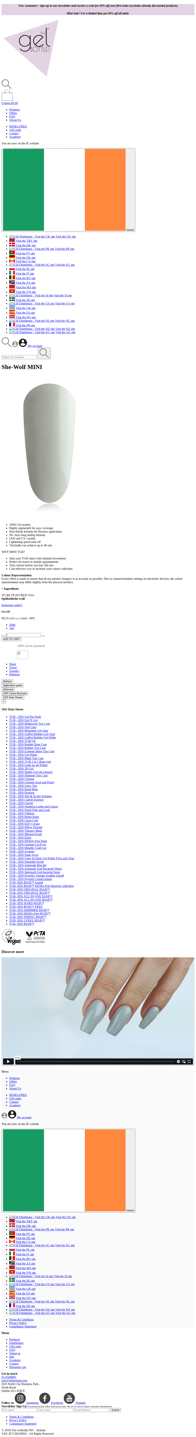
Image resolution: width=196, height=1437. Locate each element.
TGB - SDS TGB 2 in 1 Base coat (30, 761)
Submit (115, 1410)
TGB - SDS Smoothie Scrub (26, 861)
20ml (12, 624)
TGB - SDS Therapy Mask (25, 830)
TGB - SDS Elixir (20, 837)
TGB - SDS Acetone (21, 851)
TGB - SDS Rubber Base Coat (28, 744)
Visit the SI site (62, 295)
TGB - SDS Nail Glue (22, 727)
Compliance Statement (22, 1326)
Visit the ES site (25, 312)
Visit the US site (64, 303)
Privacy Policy (18, 1323)
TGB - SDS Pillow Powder (25, 827)
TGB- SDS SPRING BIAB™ (27, 917)
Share (12, 664)
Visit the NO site (25, 317)
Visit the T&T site (26, 240)
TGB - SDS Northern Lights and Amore (33, 806)
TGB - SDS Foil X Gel (23, 720)
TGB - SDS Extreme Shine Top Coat (31, 751)
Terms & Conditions (21, 1319)
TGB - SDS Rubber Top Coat (27, 747)
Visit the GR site (25, 308)
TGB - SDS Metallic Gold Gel (27, 848)
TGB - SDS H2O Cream (24, 823)
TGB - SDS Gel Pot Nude (25, 716)
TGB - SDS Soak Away (23, 854)
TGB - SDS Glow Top (23, 785)
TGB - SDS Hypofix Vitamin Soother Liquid (36, 875)
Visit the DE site (25, 257)
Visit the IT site (24, 273)
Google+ (14, 671)
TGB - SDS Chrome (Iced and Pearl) (31, 782)
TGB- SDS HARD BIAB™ (26, 903)
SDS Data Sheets (13, 697)
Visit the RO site (25, 278)
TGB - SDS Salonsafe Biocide (27, 865)
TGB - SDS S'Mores (21, 813)
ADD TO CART (11, 639)
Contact (14, 133)
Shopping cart (17, 1367)
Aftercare (8, 689)
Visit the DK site (25, 245)
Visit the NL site (64, 320)
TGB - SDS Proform (21, 792)
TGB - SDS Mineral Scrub (25, 834)
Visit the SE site (25, 300)
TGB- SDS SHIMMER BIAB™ (29, 910)
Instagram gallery (12, 605)
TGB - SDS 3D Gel (21, 768)
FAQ (12, 116)
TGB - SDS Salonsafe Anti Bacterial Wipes (35, 868)
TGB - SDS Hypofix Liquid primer (30, 879)
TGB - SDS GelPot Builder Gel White (32, 737)
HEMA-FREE (18, 126)
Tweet (13, 667)
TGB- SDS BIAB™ (21, 924)
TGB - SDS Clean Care (23, 820)
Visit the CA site (25, 261)
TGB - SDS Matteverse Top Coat (29, 723)
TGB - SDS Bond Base (23, 789)
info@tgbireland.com (14, 1380)
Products (14, 109)
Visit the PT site (25, 253)
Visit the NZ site (65, 328)
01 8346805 (9, 1377)
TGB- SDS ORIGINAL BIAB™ (29, 889)
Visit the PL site (25, 269)
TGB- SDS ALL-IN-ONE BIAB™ (31, 896)
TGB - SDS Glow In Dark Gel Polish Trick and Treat (41, 858)
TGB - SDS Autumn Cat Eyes (27, 844)
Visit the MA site (25, 287)
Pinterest (14, 674)
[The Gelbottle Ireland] (31, 77)
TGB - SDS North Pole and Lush (29, 810)
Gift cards (15, 130)
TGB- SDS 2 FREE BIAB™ (27, 920)
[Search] (7, 346)
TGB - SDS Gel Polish (23, 754)
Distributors (16, 1343)
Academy (15, 136)
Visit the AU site (65, 332)
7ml (11, 628)
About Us (15, 120)
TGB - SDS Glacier (21, 803)
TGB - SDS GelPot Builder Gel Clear (32, 734)
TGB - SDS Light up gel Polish (28, 765)
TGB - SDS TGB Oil (22, 741)
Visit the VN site (25, 292)
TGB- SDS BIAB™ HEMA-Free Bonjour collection (41, 886)
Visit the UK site (65, 236)
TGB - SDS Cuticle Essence (26, 799)
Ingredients (10, 588)
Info (11, 1356)
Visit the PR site (64, 248)
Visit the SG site (64, 264)
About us (14, 1353)
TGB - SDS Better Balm (24, 817)
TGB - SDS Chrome (21, 779)
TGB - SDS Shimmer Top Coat (28, 775)
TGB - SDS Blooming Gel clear (28, 730)
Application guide (12, 685)
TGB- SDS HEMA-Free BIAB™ (30, 913)
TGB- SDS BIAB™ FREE (26, 906)
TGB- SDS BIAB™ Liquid (26, 882)
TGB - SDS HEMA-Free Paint (28, 841)
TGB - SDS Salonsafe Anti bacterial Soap (34, 872)
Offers (13, 113)
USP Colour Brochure (15, 693)
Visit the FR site (25, 325)
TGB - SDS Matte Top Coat (26, 758)
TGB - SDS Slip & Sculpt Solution (30, 796)
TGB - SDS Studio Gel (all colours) (31, 772)
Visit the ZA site (25, 282)
